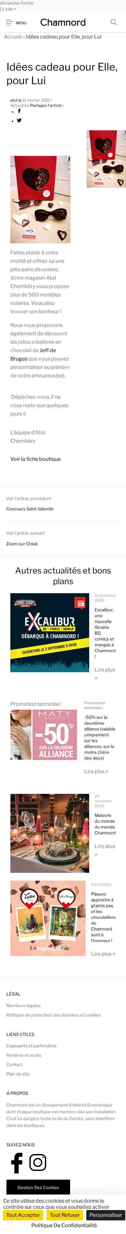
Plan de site (18, 1073)
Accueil (13, 37)
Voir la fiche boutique (35, 459)
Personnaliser (105, 1215)
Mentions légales (23, 1005)
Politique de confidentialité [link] (64, 1225)
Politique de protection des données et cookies (53, 1014)
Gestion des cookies (38, 1187)
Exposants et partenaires (31, 1045)
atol (14, 100)
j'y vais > (8, 8)
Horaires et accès (23, 1055)
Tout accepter (23, 1215)
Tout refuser (65, 1215)
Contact (14, 1064)
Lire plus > (96, 771)
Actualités (19, 105)
